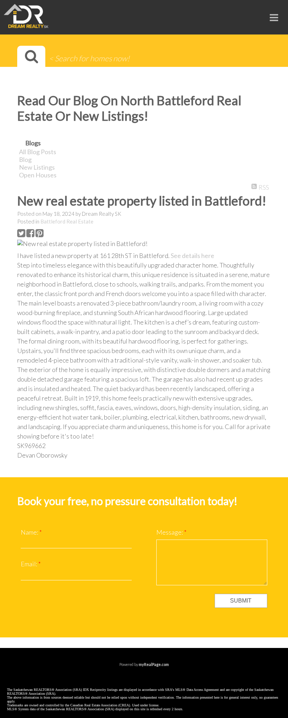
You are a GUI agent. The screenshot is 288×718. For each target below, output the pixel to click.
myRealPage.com (154, 664)
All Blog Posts (37, 152)
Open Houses (38, 175)
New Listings (37, 167)
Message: (170, 532)
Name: (30, 532)
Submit (240, 601)
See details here (192, 255)
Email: (29, 564)
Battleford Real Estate (66, 221)
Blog (25, 159)
